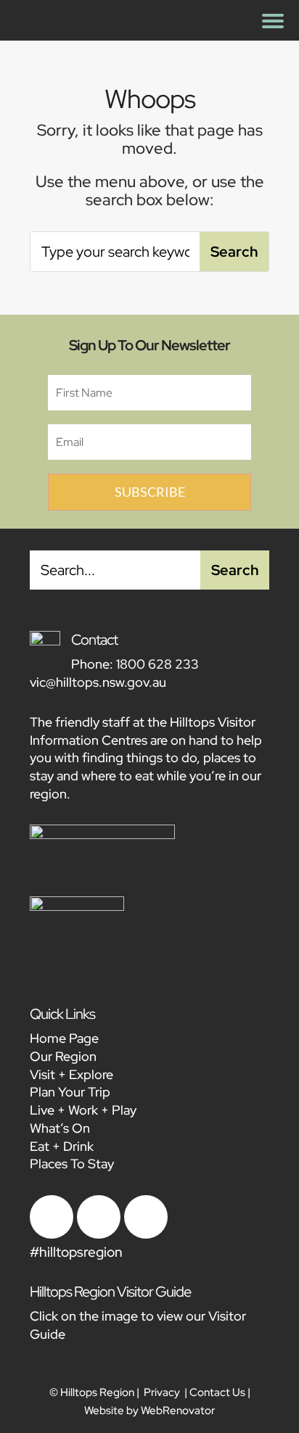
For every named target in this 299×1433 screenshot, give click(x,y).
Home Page (64, 1038)
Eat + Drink (62, 1146)
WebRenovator (178, 1410)
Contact (94, 639)
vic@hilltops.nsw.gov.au (98, 682)
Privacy (162, 1392)
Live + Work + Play (83, 1110)
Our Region (63, 1056)
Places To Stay (72, 1163)
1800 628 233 (157, 664)
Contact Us (217, 1392)
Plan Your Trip (70, 1091)
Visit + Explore (71, 1074)
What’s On (60, 1128)
